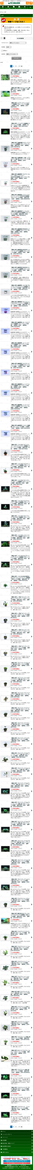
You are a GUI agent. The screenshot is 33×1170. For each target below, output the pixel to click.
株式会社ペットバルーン (13, 1165)
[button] (1, 3)
